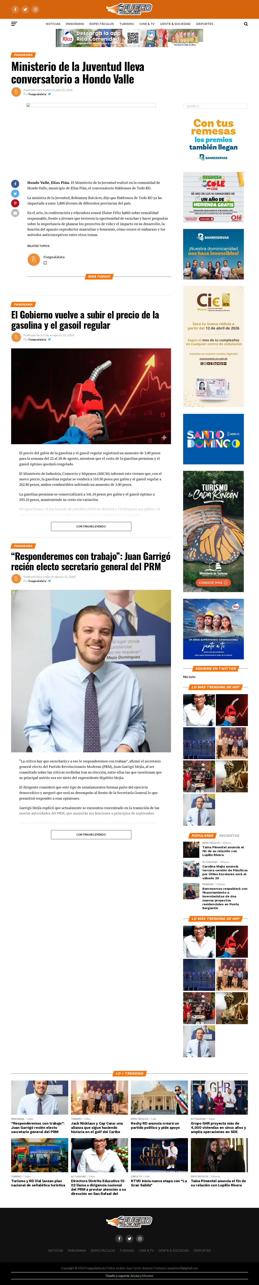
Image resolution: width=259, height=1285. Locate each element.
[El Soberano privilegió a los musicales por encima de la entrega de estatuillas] (199, 743)
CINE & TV (147, 24)
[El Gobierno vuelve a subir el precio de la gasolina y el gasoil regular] (232, 710)
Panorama (75, 24)
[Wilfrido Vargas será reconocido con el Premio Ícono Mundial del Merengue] (199, 776)
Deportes (204, 24)
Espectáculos (101, 24)
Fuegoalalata (37, 94)
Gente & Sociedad (175, 24)
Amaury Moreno (142, 1276)
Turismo (126, 24)
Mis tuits (189, 677)
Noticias (53, 24)
